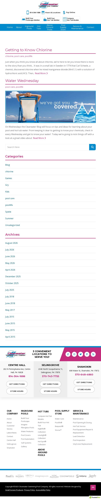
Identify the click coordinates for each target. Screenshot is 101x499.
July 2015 (9, 316)
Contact (10, 436)
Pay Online (70, 12)
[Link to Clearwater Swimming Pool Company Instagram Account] (74, 354)
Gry (7, 184)
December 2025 (13, 276)
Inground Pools (27, 412)
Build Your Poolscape (25, 419)
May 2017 (10, 310)
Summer (9, 218)
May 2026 (10, 263)
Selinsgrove (11, 444)
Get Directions (17, 384)
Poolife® (58, 422)
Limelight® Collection (42, 436)
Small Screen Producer (14, 490)
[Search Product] (92, 147)
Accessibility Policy (43, 490)
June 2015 (10, 323)
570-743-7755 (50, 376)
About (9, 422)
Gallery (24, 446)
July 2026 (9, 249)
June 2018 (10, 303)
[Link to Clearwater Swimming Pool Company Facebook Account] (67, 354)
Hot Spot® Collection (42, 443)
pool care (19, 56)
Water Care (59, 419)
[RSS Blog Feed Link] (93, 354)
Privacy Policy (29, 490)
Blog (7, 164)
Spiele (8, 211)
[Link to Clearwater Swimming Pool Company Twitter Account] (80, 354)
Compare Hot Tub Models (73, 19)
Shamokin (11, 448)
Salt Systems (26, 443)
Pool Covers (26, 435)
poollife (28, 56)
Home (9, 419)
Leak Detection (79, 436)
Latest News (12, 432)
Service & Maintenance (81, 412)
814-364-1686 (35, 12)
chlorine (9, 56)
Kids (7, 191)
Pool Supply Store (62, 412)
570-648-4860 (84, 374)
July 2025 (9, 289)
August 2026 (11, 243)
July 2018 (9, 296)
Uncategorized (12, 225)
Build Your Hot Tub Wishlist (53, 19)
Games (8, 178)
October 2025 (12, 283)
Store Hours (16, 391)
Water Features (27, 431)
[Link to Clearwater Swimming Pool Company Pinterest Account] (86, 354)
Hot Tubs (43, 411)
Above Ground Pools (42, 452)
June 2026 (10, 256)
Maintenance (78, 419)
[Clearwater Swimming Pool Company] (48, 5)
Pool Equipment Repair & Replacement (83, 431)
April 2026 (10, 269)
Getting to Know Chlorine (28, 50)
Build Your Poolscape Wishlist (33, 19)
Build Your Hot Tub (43, 424)
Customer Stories (11, 427)
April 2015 (10, 336)
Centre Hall (11, 440)
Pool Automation (27, 439)
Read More (40, 73)
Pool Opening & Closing (82, 422)
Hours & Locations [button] (52, 12)
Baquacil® (59, 426)
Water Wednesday (22, 80)
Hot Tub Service (79, 426)
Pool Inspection (79, 440)
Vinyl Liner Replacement (82, 444)
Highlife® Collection (42, 430)
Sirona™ (58, 430)
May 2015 (10, 330)
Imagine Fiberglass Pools (27, 426)
